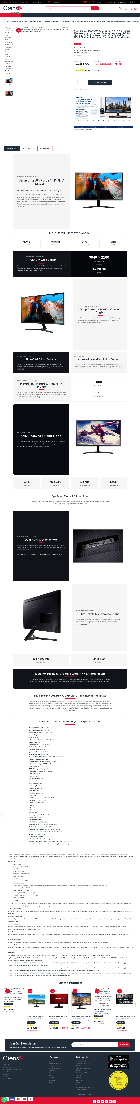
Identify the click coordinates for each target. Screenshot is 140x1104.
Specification (28, 148)
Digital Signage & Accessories (85, 1073)
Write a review (97, 70)
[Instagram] (114, 1101)
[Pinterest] (102, 1101)
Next (138, 816)
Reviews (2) (45, 148)
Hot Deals (27, 15)
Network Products (81, 1089)
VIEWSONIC (54, 1022)
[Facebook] (94, 1101)
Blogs (50, 1082)
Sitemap (51, 1070)
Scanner (78, 1085)
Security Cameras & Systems (84, 1087)
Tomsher (85, 1098)
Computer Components (83, 1063)
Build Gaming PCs (42, 15)
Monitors (78, 1070)
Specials (51, 1077)
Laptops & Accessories (83, 1068)
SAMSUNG (82, 48)
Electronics (79, 1080)
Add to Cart (101, 83)
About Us (51, 1061)
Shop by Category (12, 14)
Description (12, 148)
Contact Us (52, 1073)
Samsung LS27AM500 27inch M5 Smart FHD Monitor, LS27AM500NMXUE (35, 1018)
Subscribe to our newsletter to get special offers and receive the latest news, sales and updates (38, 1047)
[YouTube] (110, 1101)
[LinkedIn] (106, 1101)
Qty (75, 78)
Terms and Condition (55, 1068)
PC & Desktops (80, 1066)
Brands (51, 1075)
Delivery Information (55, 1063)
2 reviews (87, 70)
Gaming (78, 1075)
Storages (78, 1092)
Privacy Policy (53, 1066)
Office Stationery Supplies (84, 1094)
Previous (2, 815)
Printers (78, 1082)
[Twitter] (98, 1101)
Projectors (79, 1077)
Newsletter (52, 1080)
